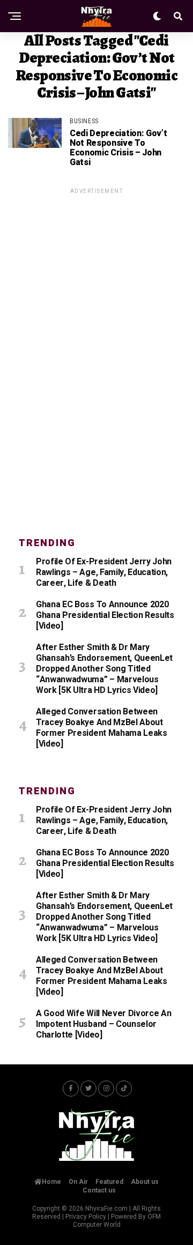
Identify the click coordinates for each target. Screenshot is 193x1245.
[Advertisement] (96, 356)
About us (145, 1182)
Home (51, 1182)
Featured (109, 1182)
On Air (78, 1182)
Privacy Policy (85, 1216)
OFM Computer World (117, 1220)
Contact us (99, 1190)
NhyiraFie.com (106, 1208)
